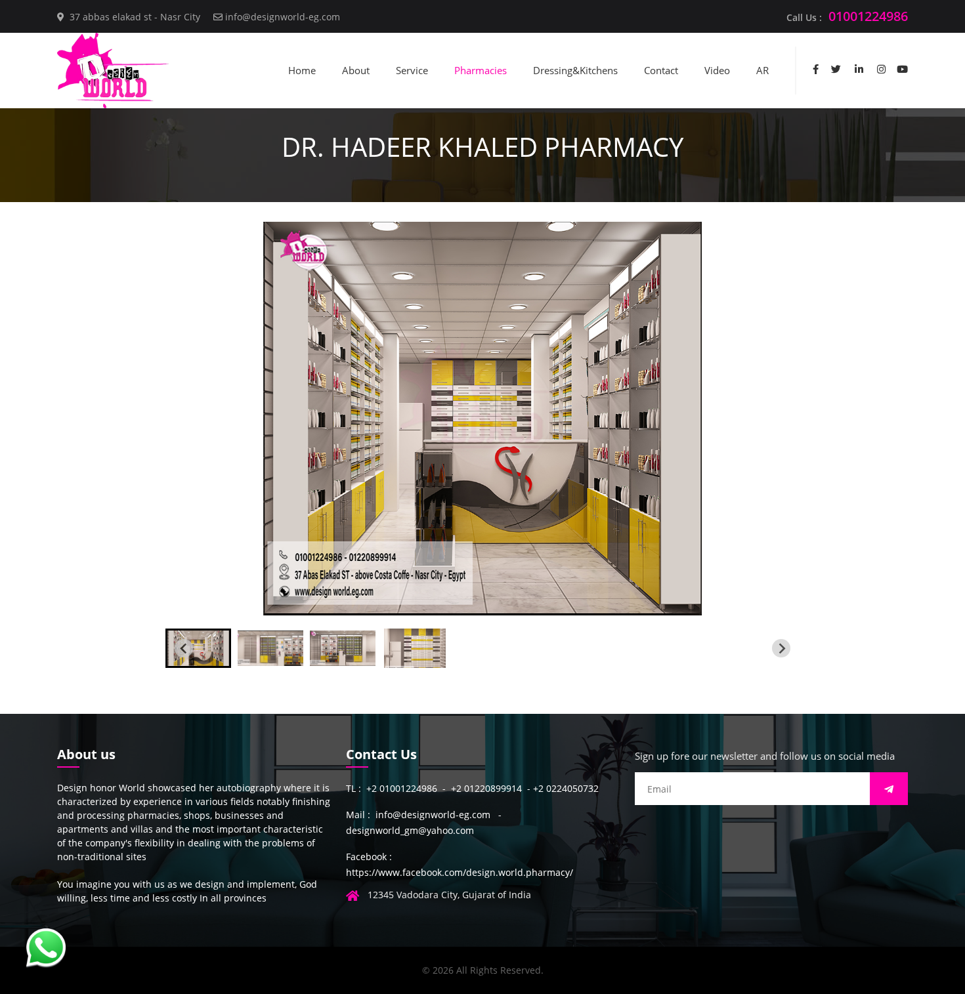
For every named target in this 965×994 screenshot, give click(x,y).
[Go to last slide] (184, 648)
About (356, 70)
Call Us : (847, 16)
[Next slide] (781, 648)
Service (412, 70)
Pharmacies (480, 70)
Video (717, 70)
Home (302, 70)
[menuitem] (198, 648)
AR (762, 70)
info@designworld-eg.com (282, 16)
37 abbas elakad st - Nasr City (135, 16)
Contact (661, 70)
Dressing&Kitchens (575, 70)
